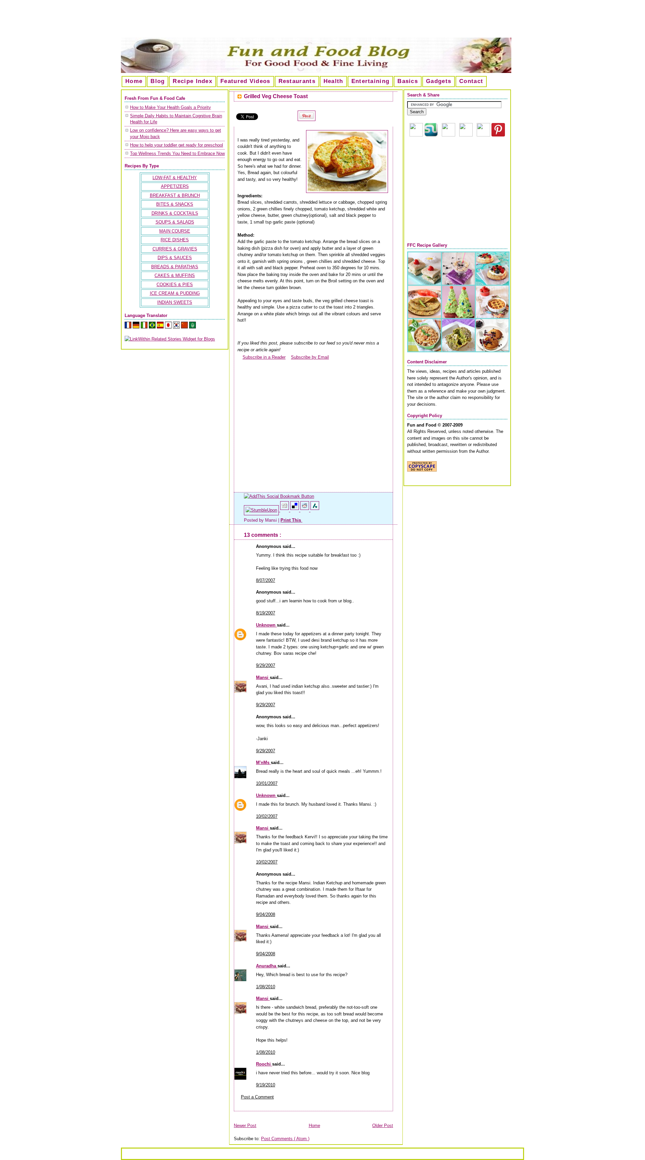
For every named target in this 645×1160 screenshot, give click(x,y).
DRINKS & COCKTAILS (175, 213)
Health (333, 81)
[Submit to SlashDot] (314, 510)
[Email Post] (303, 520)
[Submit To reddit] (305, 510)
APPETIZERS (175, 186)
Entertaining (370, 81)
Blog (157, 81)
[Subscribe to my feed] (240, 357)
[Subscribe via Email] (448, 134)
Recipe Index (192, 81)
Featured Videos (245, 81)
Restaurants (296, 81)
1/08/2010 (265, 986)
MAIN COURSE (174, 231)
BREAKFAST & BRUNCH (175, 195)
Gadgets (438, 81)
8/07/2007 (265, 580)
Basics (407, 81)
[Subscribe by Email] (288, 357)
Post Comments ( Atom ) (285, 1138)
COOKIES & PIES (175, 284)
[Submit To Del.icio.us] (295, 510)
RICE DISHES (175, 239)
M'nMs (263, 762)
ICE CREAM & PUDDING (175, 293)
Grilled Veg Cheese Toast (276, 96)
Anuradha (266, 965)
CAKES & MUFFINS (175, 275)
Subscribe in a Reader (264, 357)
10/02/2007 (266, 816)
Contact (471, 81)
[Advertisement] (322, 21)
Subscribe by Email (310, 357)
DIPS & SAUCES (175, 257)
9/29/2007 (265, 665)
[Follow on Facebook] (466, 134)
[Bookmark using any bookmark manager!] (279, 496)
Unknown (266, 625)
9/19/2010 (265, 1084)
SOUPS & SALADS (175, 222)
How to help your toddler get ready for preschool (176, 145)
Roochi (264, 1064)
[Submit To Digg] (285, 510)
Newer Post (245, 1125)
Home (133, 81)
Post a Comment (257, 1096)
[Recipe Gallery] (458, 350)
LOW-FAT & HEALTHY (175, 177)
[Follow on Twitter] (483, 134)
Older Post (382, 1125)
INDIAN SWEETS (174, 302)
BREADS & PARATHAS (174, 266)
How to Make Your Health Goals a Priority (170, 107)
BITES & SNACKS (174, 204)
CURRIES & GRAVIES (175, 248)
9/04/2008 (265, 914)
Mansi (263, 677)
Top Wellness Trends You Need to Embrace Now (177, 153)
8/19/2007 (265, 612)
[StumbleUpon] (262, 510)
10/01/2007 (266, 783)
